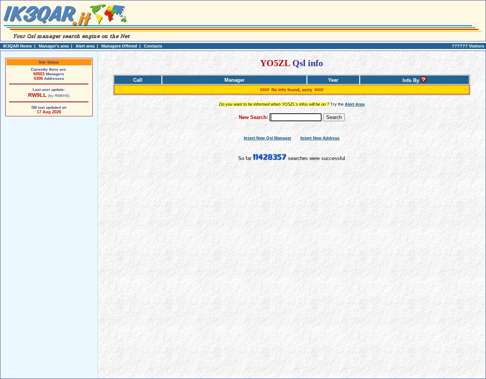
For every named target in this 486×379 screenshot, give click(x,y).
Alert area (85, 46)
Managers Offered (119, 46)
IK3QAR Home (17, 46)
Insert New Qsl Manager (267, 138)
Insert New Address (319, 138)
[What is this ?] (423, 80)
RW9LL (37, 95)
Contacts (153, 46)
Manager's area (54, 46)
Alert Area (354, 104)
